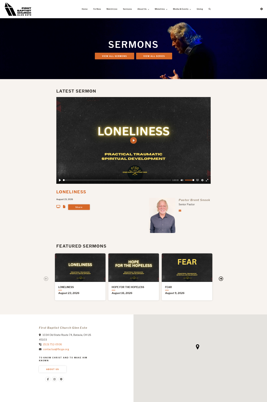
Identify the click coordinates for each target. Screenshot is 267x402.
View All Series (154, 56)
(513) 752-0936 (52, 344)
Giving (200, 9)
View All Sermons (114, 56)
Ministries (160, 9)
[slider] (117, 180)
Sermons (127, 9)
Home (85, 9)
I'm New (97, 9)
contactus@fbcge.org (56, 349)
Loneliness (71, 191)
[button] (197, 346)
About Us (142, 9)
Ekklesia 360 (44, 387)
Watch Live (111, 9)
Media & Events (180, 9)
